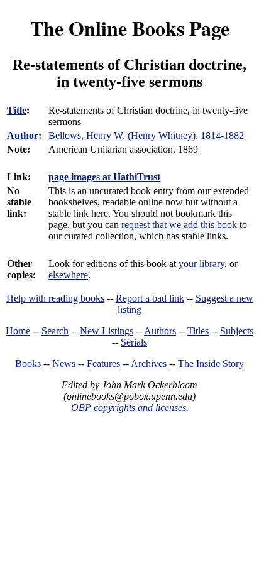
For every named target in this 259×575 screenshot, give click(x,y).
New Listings (106, 331)
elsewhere (68, 275)
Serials (134, 342)
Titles (198, 331)
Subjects (236, 331)
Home (18, 331)
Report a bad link (150, 298)
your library (201, 263)
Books (28, 363)
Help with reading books (55, 298)
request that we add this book (179, 224)
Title (16, 110)
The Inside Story (211, 363)
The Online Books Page (129, 28)
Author (22, 135)
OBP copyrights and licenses (128, 407)
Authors (160, 331)
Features (103, 363)
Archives (149, 363)
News (63, 363)
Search (55, 331)
